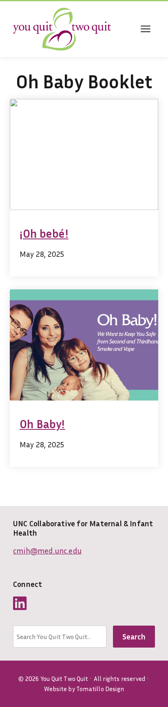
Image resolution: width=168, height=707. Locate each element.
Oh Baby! (42, 424)
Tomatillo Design (100, 688)
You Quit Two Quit (64, 678)
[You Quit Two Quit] (62, 29)
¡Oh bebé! (44, 233)
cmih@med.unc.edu (47, 550)
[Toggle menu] (145, 29)
